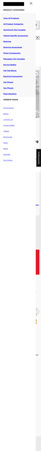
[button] (36, 74)
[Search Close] (35, 25)
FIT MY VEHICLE (14, 3)
